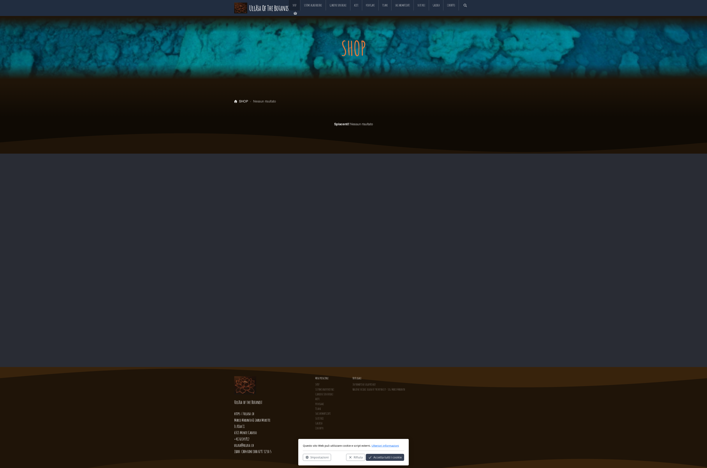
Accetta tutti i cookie (387, 457)
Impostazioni (319, 457)
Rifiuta (358, 457)
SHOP (243, 101)
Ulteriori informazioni (385, 445)
